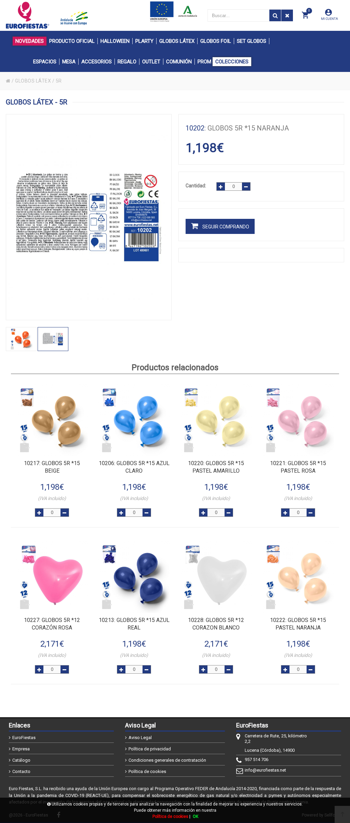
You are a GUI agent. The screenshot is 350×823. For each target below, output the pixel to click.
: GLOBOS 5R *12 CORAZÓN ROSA (52, 624)
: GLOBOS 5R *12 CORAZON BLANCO (216, 624)
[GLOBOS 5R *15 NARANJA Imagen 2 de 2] (89, 217)
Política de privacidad (150, 748)
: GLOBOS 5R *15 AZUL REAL (134, 624)
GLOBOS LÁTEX (33, 81)
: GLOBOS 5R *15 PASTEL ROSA (298, 467)
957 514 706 (256, 759)
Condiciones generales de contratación (167, 760)
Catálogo (21, 760)
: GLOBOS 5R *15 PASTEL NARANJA (298, 624)
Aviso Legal (140, 737)
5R (59, 81)
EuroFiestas (24, 737)
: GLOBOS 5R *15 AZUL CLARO (134, 467)
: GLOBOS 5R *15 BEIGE (52, 467)
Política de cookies (147, 771)
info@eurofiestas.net (265, 770)
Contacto (21, 771)
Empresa (21, 748)
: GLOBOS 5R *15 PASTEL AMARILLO (216, 467)
